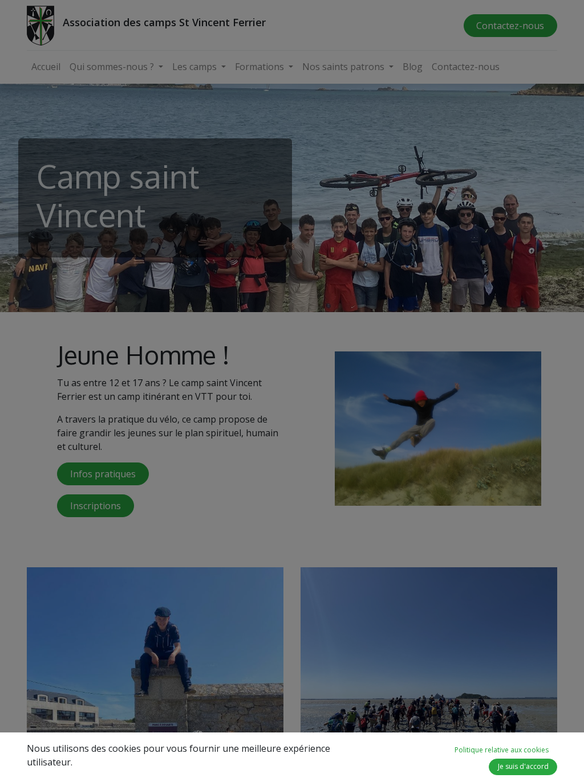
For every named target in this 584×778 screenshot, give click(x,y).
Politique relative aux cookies (502, 750)
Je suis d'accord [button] (523, 766)
